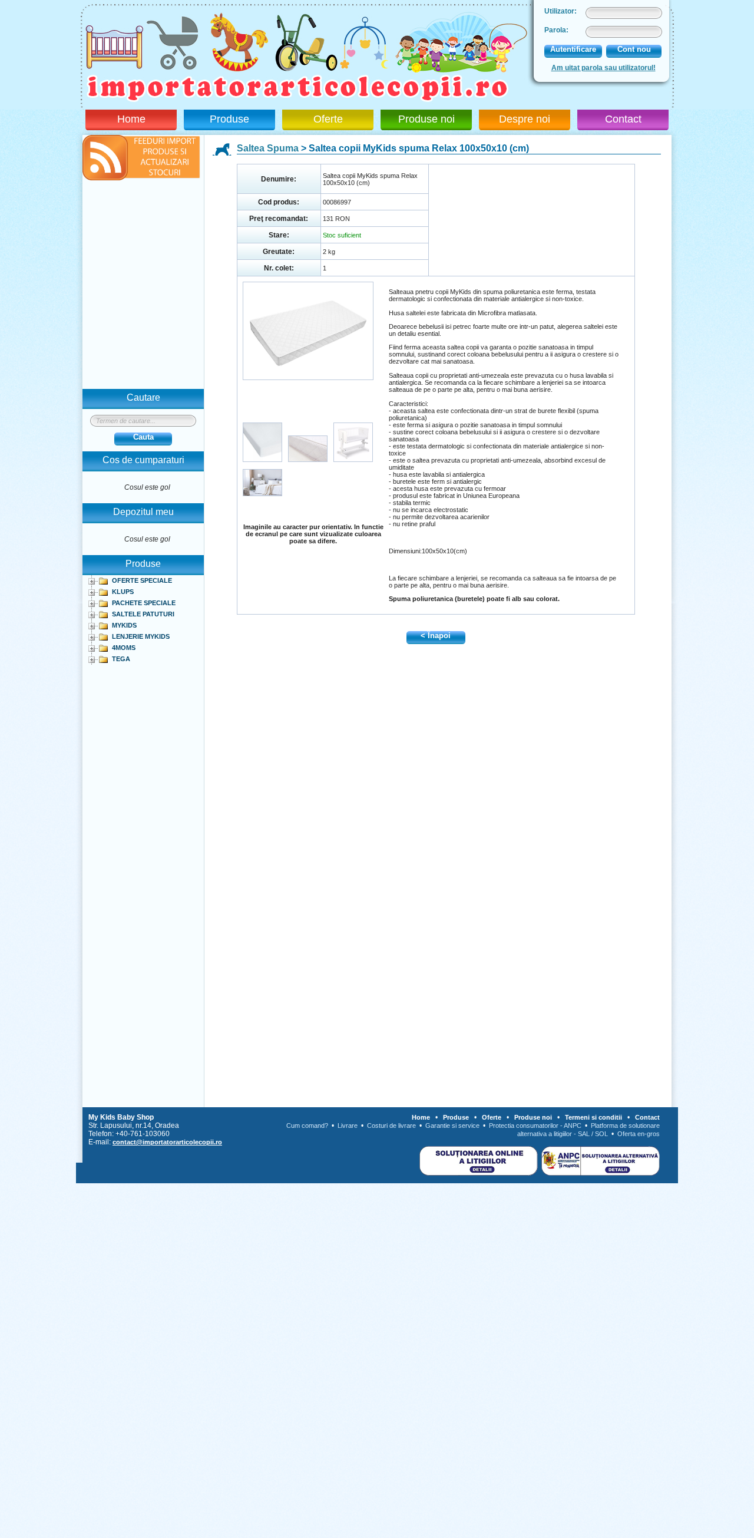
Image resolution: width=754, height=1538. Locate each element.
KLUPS (123, 591)
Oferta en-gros (638, 1133)
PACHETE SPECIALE (144, 602)
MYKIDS (124, 625)
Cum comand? (307, 1125)
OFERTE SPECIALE (142, 580)
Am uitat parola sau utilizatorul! (603, 68)
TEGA (121, 658)
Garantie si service (452, 1125)
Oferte (328, 119)
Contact (623, 119)
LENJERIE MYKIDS (141, 636)
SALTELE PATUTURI (143, 614)
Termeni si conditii (593, 1117)
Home (131, 119)
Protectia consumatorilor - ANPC (535, 1125)
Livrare (348, 1125)
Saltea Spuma (268, 148)
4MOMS (123, 647)
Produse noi (426, 119)
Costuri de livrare (391, 1125)
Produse (229, 119)
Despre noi (524, 119)
